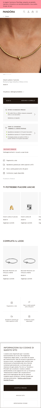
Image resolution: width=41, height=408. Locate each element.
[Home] (9, 11)
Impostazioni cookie (20, 403)
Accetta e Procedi (20, 388)
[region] (20, 375)
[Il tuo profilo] (28, 12)
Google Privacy (9, 380)
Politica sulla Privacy (24, 378)
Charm (7, 16)
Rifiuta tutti (20, 395)
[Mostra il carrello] (33, 12)
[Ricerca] (24, 12)
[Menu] (37, 12)
